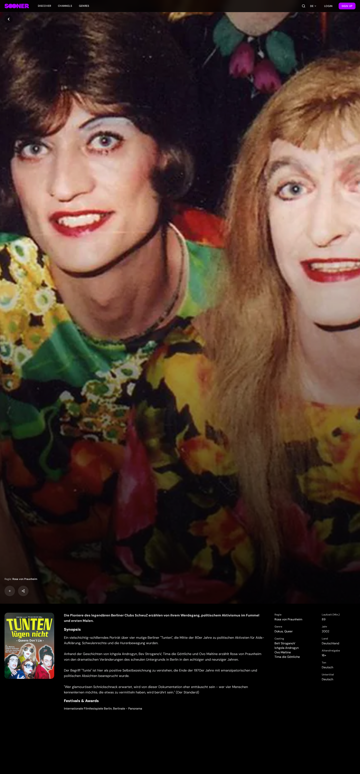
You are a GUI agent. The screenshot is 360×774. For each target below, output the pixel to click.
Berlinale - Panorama (127, 708)
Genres (84, 5)
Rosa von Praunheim (24, 579)
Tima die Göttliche (287, 657)
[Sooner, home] (16, 6)
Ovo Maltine (282, 652)
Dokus (278, 631)
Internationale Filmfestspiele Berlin (88, 708)
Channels (65, 5)
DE (312, 6)
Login (328, 6)
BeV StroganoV (284, 643)
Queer (288, 631)
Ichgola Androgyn (286, 648)
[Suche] (303, 6)
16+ (324, 655)
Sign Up (347, 6)
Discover (44, 5)
